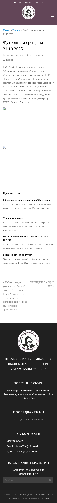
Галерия (27, 2)
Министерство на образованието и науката (28, 390)
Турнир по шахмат (13, 218)
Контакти (38, 2)
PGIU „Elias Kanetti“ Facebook (28, 419)
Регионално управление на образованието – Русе (28, 394)
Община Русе (28, 398)
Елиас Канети (36, 55)
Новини (16, 30)
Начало (17, 2)
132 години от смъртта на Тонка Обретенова (26, 200)
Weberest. (44, 498)
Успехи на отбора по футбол (17, 255)
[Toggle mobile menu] (52, 15)
